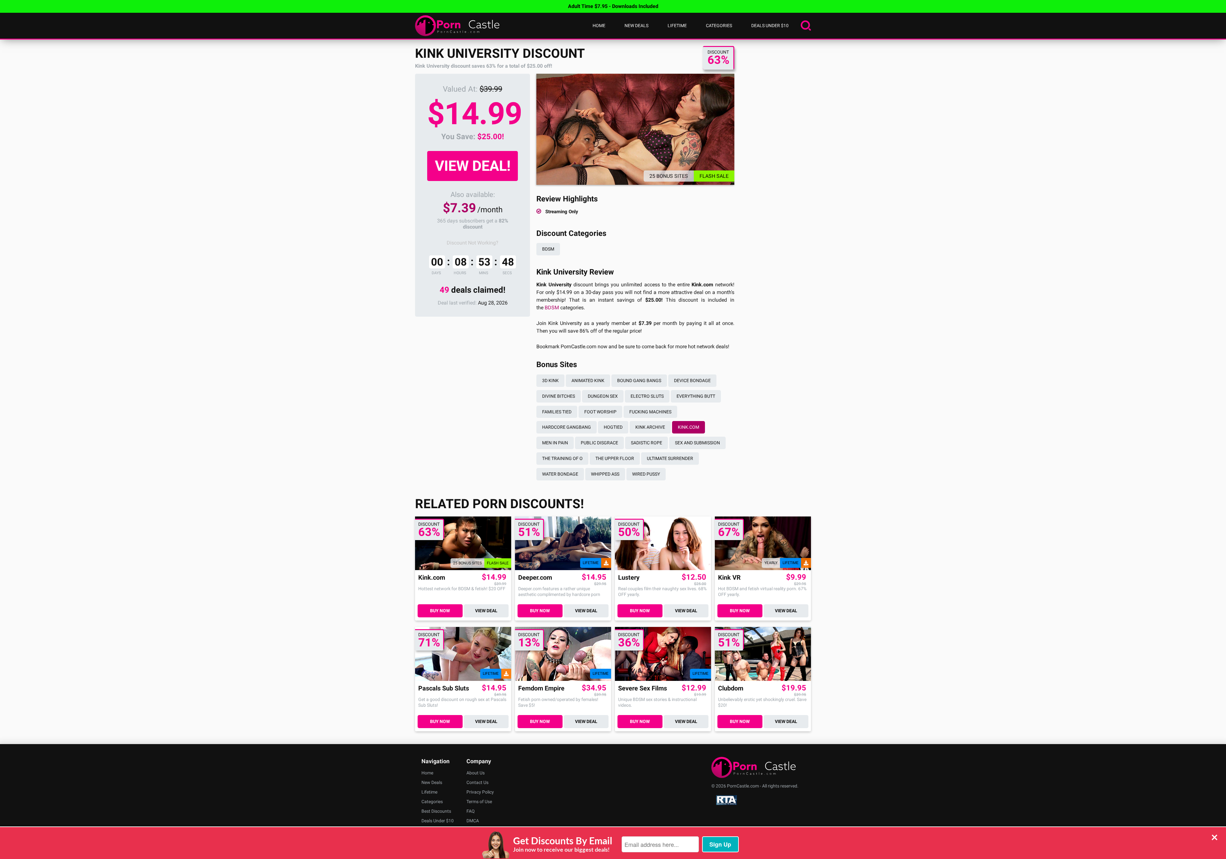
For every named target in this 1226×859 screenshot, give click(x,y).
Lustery (628, 577)
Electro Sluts (647, 396)
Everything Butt (696, 396)
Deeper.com (535, 577)
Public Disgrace (599, 442)
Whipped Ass (605, 474)
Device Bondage (692, 380)
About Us (475, 772)
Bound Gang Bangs (639, 380)
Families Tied (556, 411)
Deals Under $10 (770, 25)
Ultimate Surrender (670, 458)
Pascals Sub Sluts (443, 688)
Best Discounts (436, 811)
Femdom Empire (541, 688)
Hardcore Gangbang (566, 427)
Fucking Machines (650, 411)
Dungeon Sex (603, 396)
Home (599, 25)
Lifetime (677, 25)
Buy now (440, 610)
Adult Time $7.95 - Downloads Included (613, 6)
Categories (719, 25)
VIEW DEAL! (473, 165)
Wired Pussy (646, 474)
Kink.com (688, 427)
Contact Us (477, 782)
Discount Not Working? (472, 243)
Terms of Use (479, 801)
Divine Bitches (558, 396)
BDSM (548, 249)
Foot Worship (600, 411)
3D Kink (550, 380)
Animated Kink (587, 380)
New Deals (636, 25)
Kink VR (729, 577)
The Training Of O (562, 458)
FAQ (470, 811)
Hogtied (613, 427)
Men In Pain (555, 442)
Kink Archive (650, 427)
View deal (486, 610)
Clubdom (730, 688)
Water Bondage (560, 474)
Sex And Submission (697, 442)
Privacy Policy (480, 792)
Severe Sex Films (642, 688)
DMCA (472, 820)
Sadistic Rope (646, 442)
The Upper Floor (614, 458)
